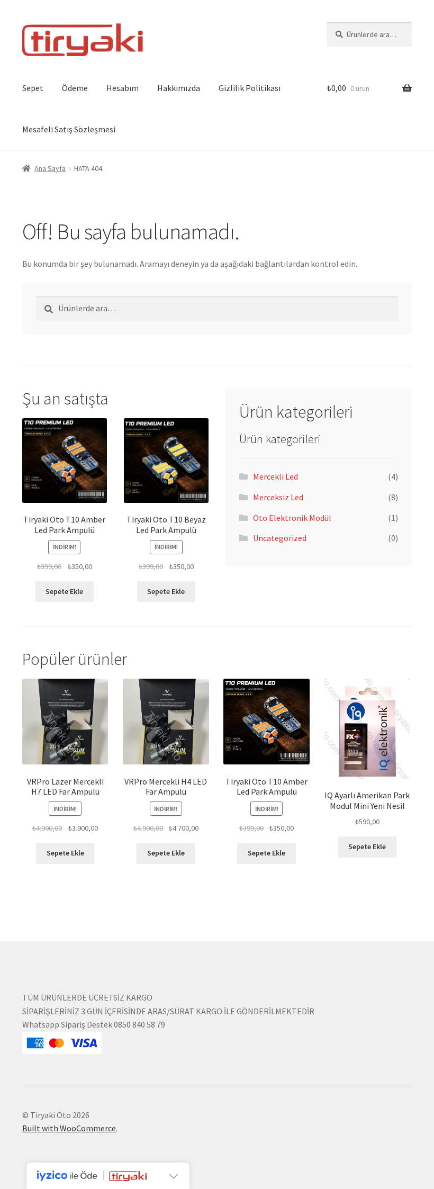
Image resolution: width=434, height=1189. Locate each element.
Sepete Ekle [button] (64, 591)
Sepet (32, 88)
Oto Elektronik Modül (292, 517)
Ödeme (75, 88)
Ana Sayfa (50, 168)
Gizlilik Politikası (250, 88)
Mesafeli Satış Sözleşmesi (68, 129)
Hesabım (122, 88)
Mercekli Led (275, 476)
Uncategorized (279, 538)
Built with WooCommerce (69, 1128)
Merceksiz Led (278, 497)
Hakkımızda (178, 88)
